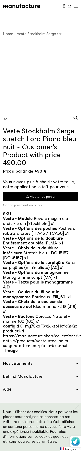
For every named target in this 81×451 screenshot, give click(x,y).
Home (8, 34)
